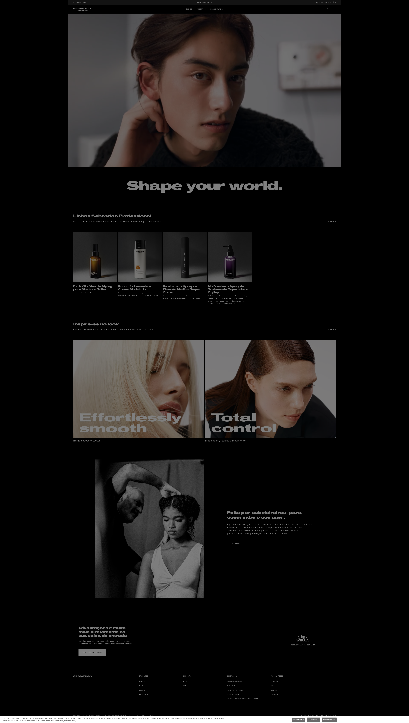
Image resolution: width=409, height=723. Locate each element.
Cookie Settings (298, 719)
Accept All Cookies (329, 719)
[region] (204, 719)
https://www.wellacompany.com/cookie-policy (61, 721)
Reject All (314, 719)
